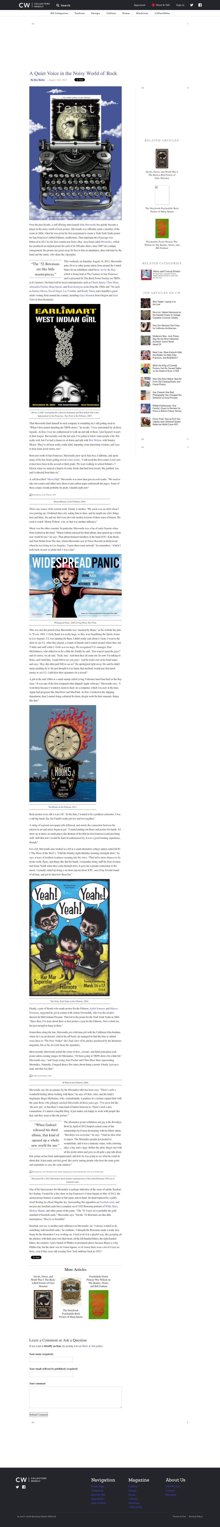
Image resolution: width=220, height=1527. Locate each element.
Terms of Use (179, 1516)
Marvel (51, 479)
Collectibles (135, 1506)
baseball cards (107, 1202)
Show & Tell (98, 1494)
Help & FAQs (98, 1502)
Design (132, 1490)
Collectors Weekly (34, 5)
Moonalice (106, 241)
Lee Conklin (69, 291)
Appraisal (139, 4)
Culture (133, 1498)
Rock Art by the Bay (104, 269)
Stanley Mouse (39, 291)
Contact (170, 1490)
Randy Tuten (88, 291)
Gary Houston (87, 295)
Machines (134, 1502)
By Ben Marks (38, 79)
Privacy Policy (196, 1516)
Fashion (133, 1486)
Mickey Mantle (37, 1210)
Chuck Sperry (98, 282)
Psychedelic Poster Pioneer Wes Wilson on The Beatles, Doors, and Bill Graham (98, 1281)
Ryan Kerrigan (74, 286)
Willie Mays (111, 1206)
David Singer (55, 291)
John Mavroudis (88, 224)
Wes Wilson (95, 440)
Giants (113, 1247)
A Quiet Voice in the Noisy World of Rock (73, 73)
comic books (73, 459)
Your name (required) (41, 1354)
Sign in (180, 4)
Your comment (37, 1383)
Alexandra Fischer (38, 286)
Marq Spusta (55, 286)
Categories (97, 1490)
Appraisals (97, 1498)
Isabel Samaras (97, 1008)
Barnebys (171, 1494)
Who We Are (173, 1486)
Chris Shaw (112, 282)
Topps (89, 1210)
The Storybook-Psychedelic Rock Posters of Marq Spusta (71, 1313)
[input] (86, 6)
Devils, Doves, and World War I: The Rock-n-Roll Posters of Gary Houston (43, 1281)
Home (132, 1494)
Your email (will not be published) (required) (53, 1368)
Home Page (97, 1486)
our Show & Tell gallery (90, 1346)
